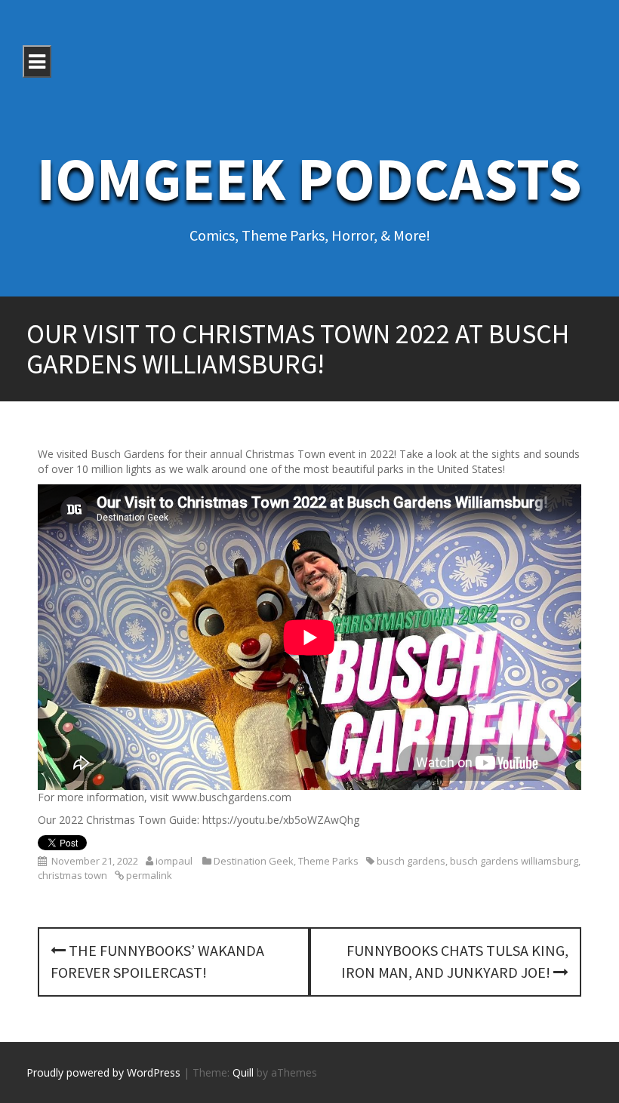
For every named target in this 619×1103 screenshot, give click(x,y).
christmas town (72, 875)
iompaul (174, 861)
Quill (243, 1072)
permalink (148, 875)
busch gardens (411, 861)
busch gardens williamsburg (514, 861)
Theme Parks (328, 861)
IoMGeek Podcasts (309, 178)
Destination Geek (254, 861)
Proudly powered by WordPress (103, 1072)
